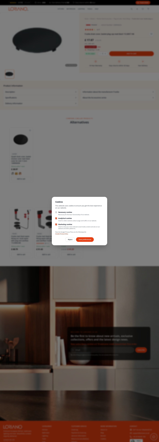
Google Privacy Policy (61, 234)
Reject (70, 239)
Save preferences (85, 239)
